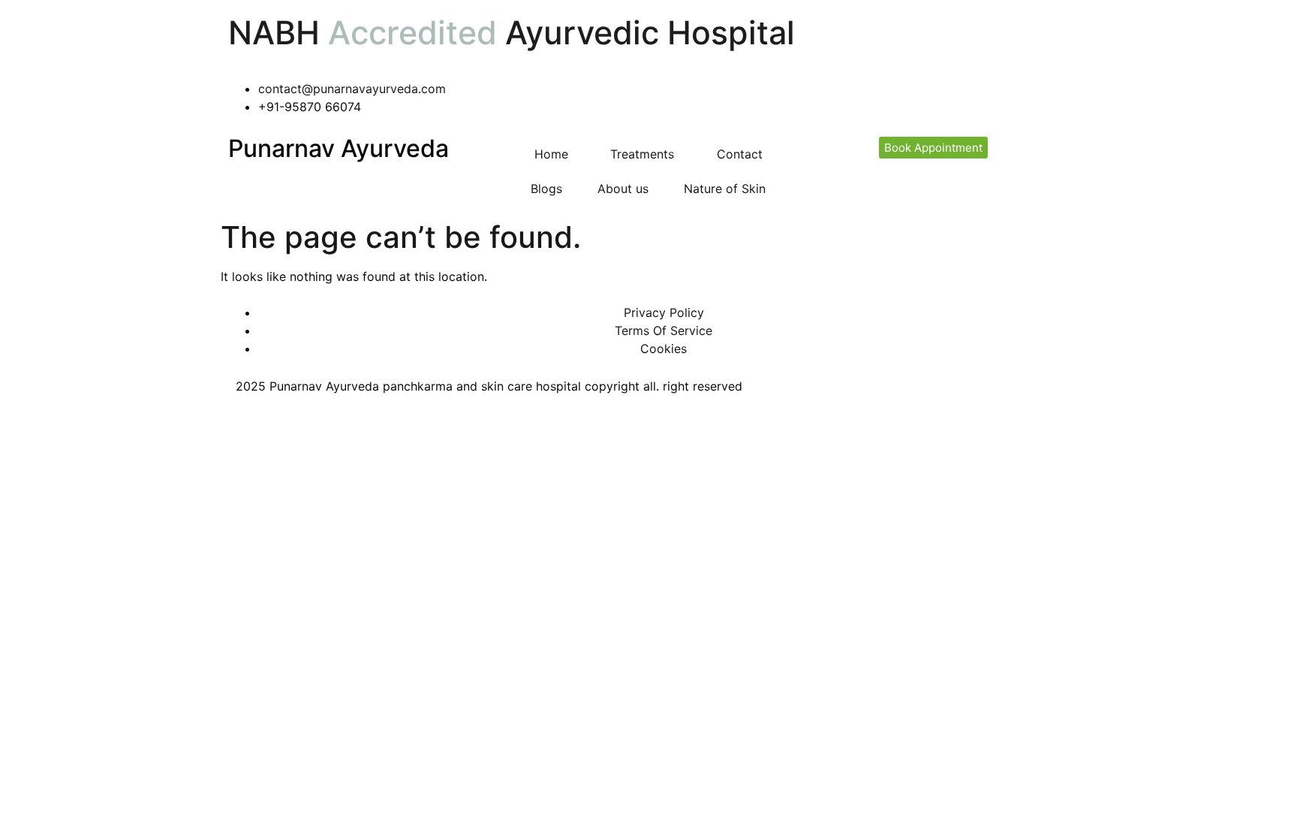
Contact (740, 153)
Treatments (642, 153)
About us (622, 188)
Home (551, 153)
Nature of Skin (725, 188)
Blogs (546, 188)
